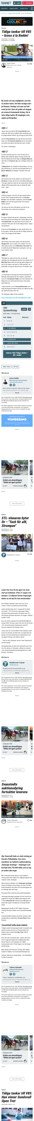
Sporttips (24, 8)
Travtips (4, 8)
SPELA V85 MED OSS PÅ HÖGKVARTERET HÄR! (16, 297)
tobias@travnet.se (14, 971)
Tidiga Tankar (6, 366)
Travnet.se (4, 13)
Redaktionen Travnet (16, 663)
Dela (30, 64)
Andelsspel (14, 8)
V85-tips (15, 366)
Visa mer (17, 392)
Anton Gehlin (14, 378)
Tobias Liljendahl (15, 967)
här (11, 411)
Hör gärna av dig (27, 397)
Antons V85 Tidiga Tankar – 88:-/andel (17, 354)
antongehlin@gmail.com (16, 382)
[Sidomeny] (32, 8)
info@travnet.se (13, 664)
